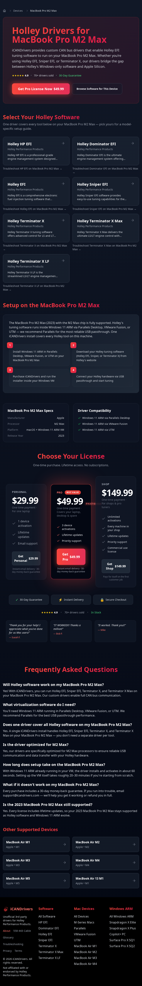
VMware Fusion (85, 934)
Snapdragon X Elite (122, 922)
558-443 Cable (22, 931)
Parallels (80, 928)
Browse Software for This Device (97, 89)
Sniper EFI (45, 940)
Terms (18, 950)
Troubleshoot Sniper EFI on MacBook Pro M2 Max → (104, 209)
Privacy (7, 950)
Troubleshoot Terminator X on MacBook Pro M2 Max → (35, 247)
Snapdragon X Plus (122, 928)
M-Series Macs (84, 922)
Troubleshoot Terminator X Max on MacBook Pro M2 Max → (104, 247)
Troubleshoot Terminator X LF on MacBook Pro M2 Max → (33, 287)
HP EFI (42, 922)
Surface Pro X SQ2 (122, 946)
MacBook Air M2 (85, 952)
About (6, 931)
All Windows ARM (121, 916)
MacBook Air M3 (85, 958)
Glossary (8, 937)
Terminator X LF (49, 958)
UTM (77, 940)
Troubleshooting (13, 944)
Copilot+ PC (117, 934)
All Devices (81, 916)
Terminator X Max (50, 952)
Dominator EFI (48, 928)
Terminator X (47, 946)
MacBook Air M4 (85, 964)
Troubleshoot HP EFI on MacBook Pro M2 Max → (32, 168)
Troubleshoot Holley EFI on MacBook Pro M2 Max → (34, 209)
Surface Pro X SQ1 (122, 940)
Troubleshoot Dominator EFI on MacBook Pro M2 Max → (105, 170)
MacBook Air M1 (85, 946)
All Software (46, 916)
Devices (18, 10)
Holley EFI (45, 934)
